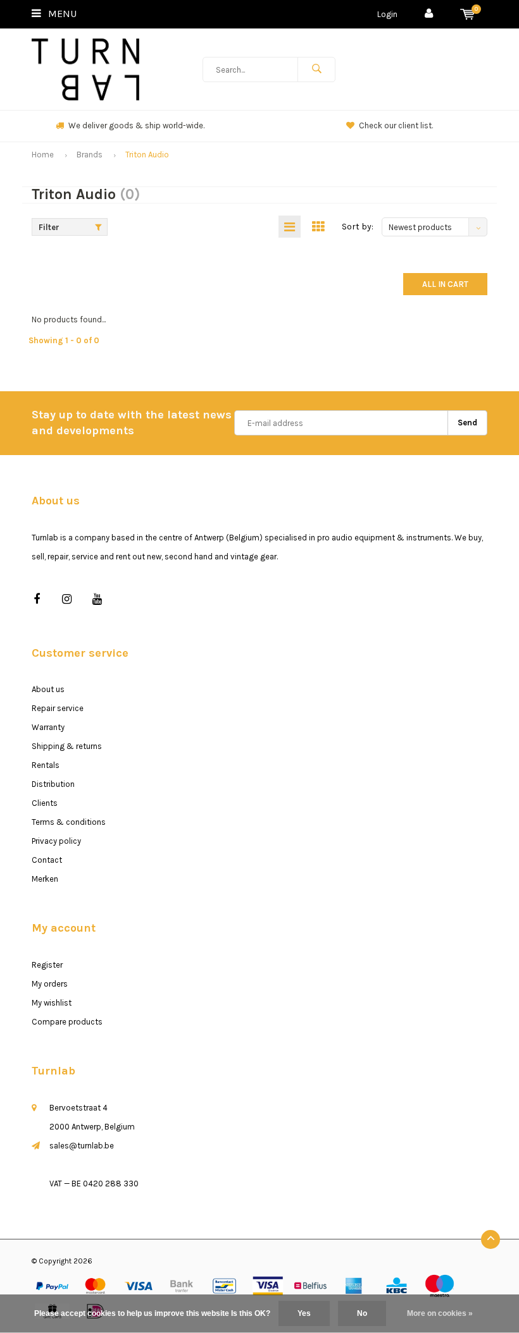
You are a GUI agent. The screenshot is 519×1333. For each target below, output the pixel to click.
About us (48, 689)
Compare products (67, 1021)
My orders (50, 984)
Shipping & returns (67, 746)
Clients (45, 803)
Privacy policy (56, 841)
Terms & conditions (69, 822)
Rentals (45, 765)
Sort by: (357, 226)
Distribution (53, 784)
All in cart (445, 284)
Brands (90, 154)
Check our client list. (396, 125)
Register (47, 965)
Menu (61, 14)
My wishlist (52, 1002)
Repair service (58, 708)
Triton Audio (147, 154)
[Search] (316, 69)
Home (43, 154)
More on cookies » (440, 1313)
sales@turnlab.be (81, 1145)
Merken (45, 879)
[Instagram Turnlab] (67, 599)
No (362, 1313)
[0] (467, 14)
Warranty (48, 727)
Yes (304, 1313)
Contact (47, 860)
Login (387, 14)
